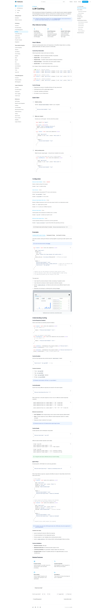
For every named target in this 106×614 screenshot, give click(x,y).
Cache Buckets (81, 25)
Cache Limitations (81, 30)
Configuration (80, 16)
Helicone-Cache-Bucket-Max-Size (39, 200)
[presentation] (52, 75)
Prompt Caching (57, 18)
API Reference (20, 8)
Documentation (20, 5)
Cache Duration (81, 23)
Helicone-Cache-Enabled (37, 181)
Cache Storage (81, 13)
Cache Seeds (80, 27)
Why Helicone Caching (81, 7)
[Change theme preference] (90, 2)
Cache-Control (35, 189)
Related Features (80, 32)
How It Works (79, 9)
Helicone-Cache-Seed (36, 210)
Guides (18, 10)
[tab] (38, 235)
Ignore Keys (80, 29)
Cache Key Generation (82, 11)
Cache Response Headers (83, 22)
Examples (79, 18)
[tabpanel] (52, 264)
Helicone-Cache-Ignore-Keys (38, 218)
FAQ (18, 12)
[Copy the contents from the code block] (70, 69)
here (49, 243)
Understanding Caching (81, 20)
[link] (42, 565)
